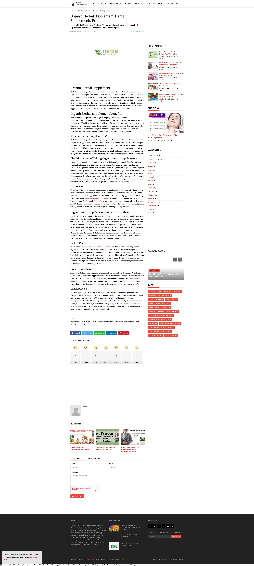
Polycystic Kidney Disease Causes (160, 295)
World (150, 199)
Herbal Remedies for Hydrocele (159, 307)
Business (151, 191)
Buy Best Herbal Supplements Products (127, 321)
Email (111, 464)
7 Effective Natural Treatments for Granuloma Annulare (170, 85)
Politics (150, 195)
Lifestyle (138, 4)
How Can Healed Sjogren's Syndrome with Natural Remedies (171, 95)
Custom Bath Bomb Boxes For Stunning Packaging (130, 544)
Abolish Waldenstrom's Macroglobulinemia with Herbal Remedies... (130, 527)
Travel (150, 181)
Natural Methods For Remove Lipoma (161, 315)
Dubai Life (102, 4)
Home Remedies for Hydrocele (96, 198)
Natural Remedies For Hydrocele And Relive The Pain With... (171, 74)
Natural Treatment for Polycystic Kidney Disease (165, 291)
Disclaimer (162, 559)
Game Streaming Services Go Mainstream (130, 535)
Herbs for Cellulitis (171, 335)
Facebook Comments (96, 458)
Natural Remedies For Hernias (170, 323)
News (147, 4)
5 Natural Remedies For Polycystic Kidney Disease (79, 448)
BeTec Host (121, 559)
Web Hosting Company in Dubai (159, 303)
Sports (150, 166)
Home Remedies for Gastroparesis (81, 325)
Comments (77, 458)
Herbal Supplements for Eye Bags (160, 331)
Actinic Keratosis (171, 299)
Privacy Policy (172, 559)
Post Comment (77, 496)
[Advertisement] (108, 75)
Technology (158, 4)
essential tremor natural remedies (160, 319)
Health (128, 4)
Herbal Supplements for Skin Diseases (161, 327)
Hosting (151, 209)
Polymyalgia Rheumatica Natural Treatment (163, 311)
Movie (150, 163)
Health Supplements (155, 335)
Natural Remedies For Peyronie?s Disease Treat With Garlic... (170, 53)
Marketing (152, 206)
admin (85, 406)
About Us (154, 559)
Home (93, 4)
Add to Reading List (138, 31)
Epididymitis (153, 323)
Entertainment (115, 4)
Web (149, 213)
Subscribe (176, 536)
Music (150, 170)
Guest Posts (173, 4)
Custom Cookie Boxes (156, 299)
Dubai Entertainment (88, 559)
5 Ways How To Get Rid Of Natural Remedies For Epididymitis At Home (130, 449)
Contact (181, 559)
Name (72, 464)
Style (150, 184)
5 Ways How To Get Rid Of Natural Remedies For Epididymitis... (170, 63)
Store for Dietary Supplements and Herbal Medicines (106, 448)
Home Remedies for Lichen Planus (96, 247)
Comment (74, 472)
